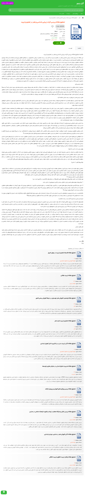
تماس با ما (62, 13)
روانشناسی (72, 442)
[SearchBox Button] (10, 10)
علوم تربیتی (54, 38)
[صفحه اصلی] (83, 17)
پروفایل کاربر (75, 13)
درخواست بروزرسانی (45, 33)
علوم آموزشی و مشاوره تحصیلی (67, 261)
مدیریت (73, 374)
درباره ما (68, 13)
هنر (74, 306)
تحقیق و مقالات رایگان (7, 3)
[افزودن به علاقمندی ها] (52, 26)
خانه (82, 13)
